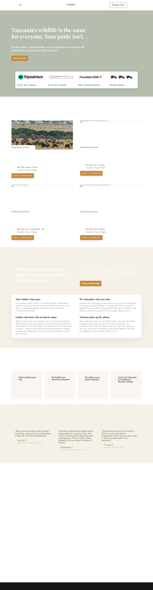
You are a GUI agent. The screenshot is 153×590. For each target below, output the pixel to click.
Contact (70, 5)
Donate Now (118, 5)
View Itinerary (23, 176)
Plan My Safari (19, 58)
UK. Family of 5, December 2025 (29, 443)
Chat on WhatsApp (90, 283)
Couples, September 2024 (114, 447)
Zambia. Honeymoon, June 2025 (73, 450)
